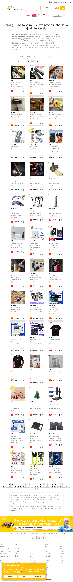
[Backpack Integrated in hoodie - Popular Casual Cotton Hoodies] (56, 361)
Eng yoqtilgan (13, 57)
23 (69, 484)
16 (37, 61)
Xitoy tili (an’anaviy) (65, 558)
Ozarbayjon (33, 560)
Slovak (46, 562)
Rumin (46, 549)
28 (15, 486)
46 (66, 486)
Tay (46, 572)
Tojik (46, 574)
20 (60, 484)
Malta (31, 553)
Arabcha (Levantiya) (5, 551)
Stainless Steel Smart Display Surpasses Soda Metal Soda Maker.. (55, 213)
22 (66, 484)
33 (29, 486)
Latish (31, 544)
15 (34, 61)
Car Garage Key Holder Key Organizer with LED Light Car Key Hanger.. (36, 116)
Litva (31, 546)
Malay (31, 551)
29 (18, 486)
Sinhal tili (47, 560)
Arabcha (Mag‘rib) (4, 555)
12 (26, 61)
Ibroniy (16, 560)
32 (26, 486)
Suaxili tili (47, 567)
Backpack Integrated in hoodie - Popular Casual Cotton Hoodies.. (55, 374)
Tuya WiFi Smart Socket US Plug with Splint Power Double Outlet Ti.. (17, 245)
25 (6, 486)
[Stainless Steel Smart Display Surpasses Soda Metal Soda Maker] (56, 201)
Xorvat (61, 560)
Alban (1, 544)
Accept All (38, 576)
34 (32, 486)
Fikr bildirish (43, 533)
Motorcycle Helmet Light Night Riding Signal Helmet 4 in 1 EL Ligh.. (55, 470)
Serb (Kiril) (47, 553)
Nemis (31, 555)
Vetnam (62, 553)
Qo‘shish (63, 57)
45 (63, 486)
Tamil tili (47, 569)
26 (9, 486)
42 (55, 486)
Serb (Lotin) (48, 555)
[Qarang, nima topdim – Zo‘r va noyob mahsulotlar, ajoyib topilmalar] (36, 524)
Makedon (32, 549)
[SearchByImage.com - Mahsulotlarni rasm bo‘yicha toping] (11, 7)
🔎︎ (55, 61)
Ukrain (61, 546)
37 (40, 486)
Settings (10, 576)
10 (32, 484)
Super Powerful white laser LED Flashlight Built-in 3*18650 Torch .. (17, 84)
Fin (15, 546)
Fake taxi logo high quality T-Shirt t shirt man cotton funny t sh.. (17, 374)
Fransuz (17, 551)
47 (42, 61)
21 (63, 484)
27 (12, 486)
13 (28, 61)
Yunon (61, 565)
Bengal (1, 562)
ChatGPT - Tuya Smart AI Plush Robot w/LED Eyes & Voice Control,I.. (17, 470)
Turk (61, 544)
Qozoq (46, 546)
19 (57, 484)
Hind (16, 558)
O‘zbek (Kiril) (33, 562)
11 (35, 484)
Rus (46, 551)
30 (20, 486)
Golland (17, 553)
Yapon (61, 562)
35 (35, 486)
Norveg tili (32, 558)
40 (49, 486)
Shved (46, 558)
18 (55, 484)
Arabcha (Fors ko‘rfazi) (5, 549)
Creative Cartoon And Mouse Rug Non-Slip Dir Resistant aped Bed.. (55, 84)
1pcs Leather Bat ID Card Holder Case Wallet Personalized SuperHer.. (55, 438)
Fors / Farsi (17, 549)
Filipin (16, 544)
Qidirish (10, 533)
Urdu (61, 549)
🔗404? (12, 65)
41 (52, 486)
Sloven (46, 565)
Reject (24, 576)
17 (52, 484)
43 (57, 486)
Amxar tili (2, 546)
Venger (61, 551)
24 (3, 486)
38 (43, 486)
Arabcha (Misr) (3, 558)
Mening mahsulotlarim (49, 57)
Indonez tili (17, 562)
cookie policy (24, 571)
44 (60, 486)
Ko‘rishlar (37, 57)
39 (46, 486)
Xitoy (61, 555)
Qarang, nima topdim (22, 533)
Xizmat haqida (33, 533)
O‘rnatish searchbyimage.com (61, 2)
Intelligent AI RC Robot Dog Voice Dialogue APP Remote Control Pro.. (36, 213)
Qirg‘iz (46, 544)
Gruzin (16, 555)
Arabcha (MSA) (4, 553)
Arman (1, 560)
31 (23, 486)
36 (38, 486)
